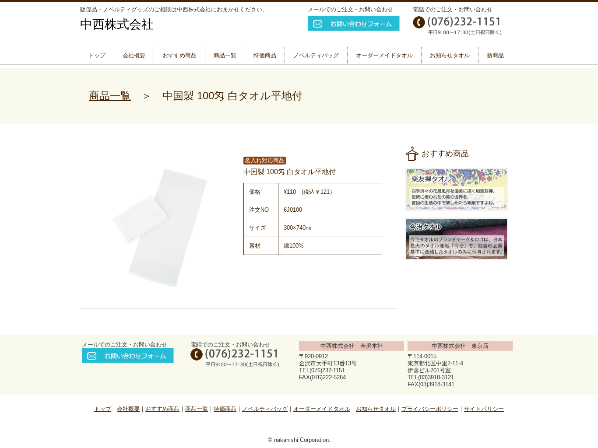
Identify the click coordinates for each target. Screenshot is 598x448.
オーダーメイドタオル (384, 55)
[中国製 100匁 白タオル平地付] (160, 293)
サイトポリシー (484, 409)
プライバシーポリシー (429, 409)
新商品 (495, 55)
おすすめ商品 (179, 55)
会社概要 (134, 55)
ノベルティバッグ (316, 55)
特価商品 (264, 55)
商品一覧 (225, 55)
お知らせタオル (450, 55)
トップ (97, 55)
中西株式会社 (117, 24)
